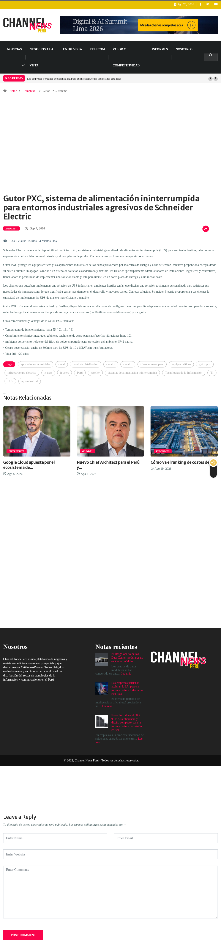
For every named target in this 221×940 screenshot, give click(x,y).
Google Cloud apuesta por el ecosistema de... (29, 465)
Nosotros (184, 49)
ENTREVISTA (72, 49)
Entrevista (16, 451)
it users (64, 372)
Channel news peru (152, 364)
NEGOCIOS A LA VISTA (41, 57)
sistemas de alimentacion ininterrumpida (132, 372)
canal (61, 364)
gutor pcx (205, 364)
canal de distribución (85, 364)
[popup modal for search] (211, 57)
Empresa (29, 91)
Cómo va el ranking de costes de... (182, 462)
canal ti (127, 364)
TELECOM (97, 49)
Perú (80, 372)
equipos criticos (181, 364)
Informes (160, 49)
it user (48, 372)
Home (13, 91)
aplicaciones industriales (35, 364)
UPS (10, 381)
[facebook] (200, 4)
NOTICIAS (14, 49)
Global (87, 451)
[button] (210, 79)
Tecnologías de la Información (183, 372)
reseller (95, 372)
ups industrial (29, 381)
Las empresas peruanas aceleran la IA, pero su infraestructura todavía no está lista (74, 78)
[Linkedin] (208, 4)
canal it (110, 364)
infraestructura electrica (22, 372)
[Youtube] (216, 4)
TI (211, 372)
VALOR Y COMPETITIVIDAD (126, 57)
